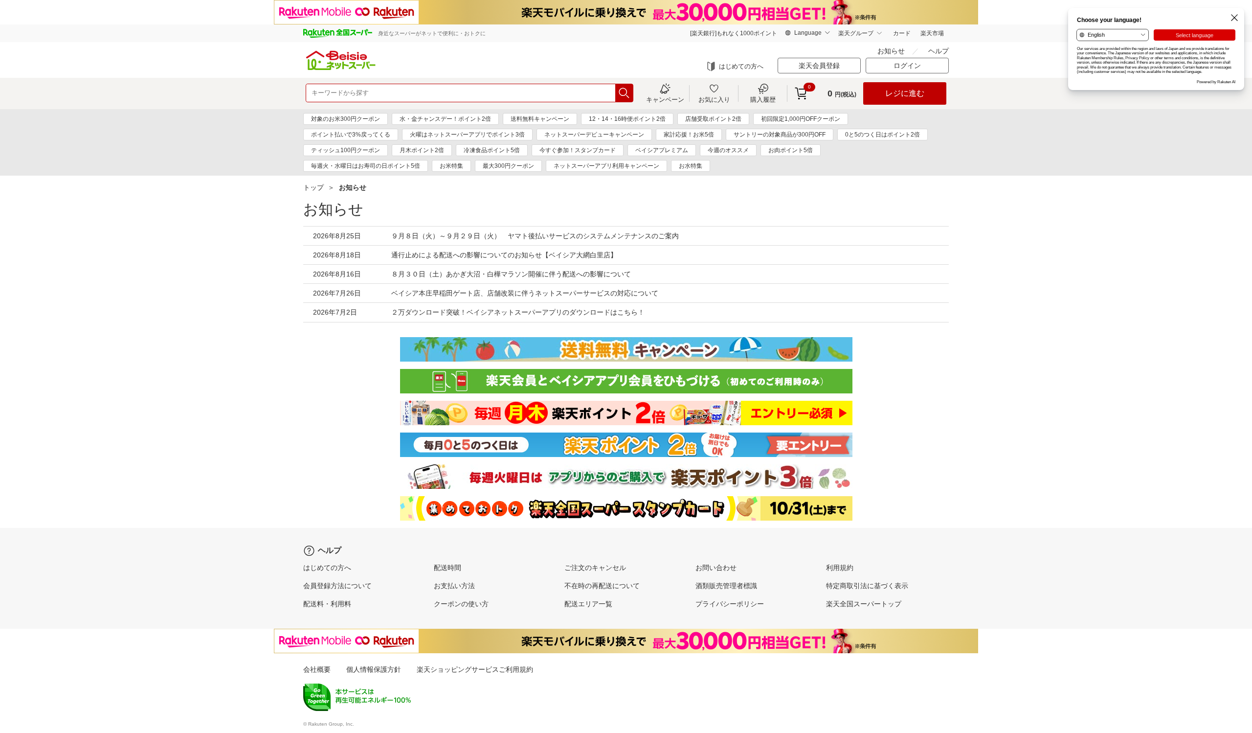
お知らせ (891, 51)
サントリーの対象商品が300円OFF (780, 134)
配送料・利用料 (327, 604)
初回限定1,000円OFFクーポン (800, 118)
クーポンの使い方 (461, 604)
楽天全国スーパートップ (863, 604)
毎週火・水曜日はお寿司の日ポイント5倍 (365, 165)
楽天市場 (932, 33)
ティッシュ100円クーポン (345, 150)
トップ (313, 187)
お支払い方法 (454, 586)
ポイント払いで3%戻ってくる (350, 134)
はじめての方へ (741, 66)
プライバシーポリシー (729, 604)
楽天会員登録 (819, 65)
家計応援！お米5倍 (689, 134)
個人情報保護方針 (373, 669)
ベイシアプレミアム (661, 150)
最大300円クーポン (508, 165)
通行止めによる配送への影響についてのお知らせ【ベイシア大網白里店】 (504, 255)
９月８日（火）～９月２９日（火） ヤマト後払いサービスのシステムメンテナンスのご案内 (535, 236)
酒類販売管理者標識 (726, 586)
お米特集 (451, 165)
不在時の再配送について (602, 586)
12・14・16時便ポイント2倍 (627, 118)
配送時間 (447, 568)
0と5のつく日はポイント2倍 (882, 134)
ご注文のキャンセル (595, 568)
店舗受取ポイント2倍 (713, 118)
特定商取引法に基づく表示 (867, 586)
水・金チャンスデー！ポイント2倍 (445, 118)
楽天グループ (855, 33)
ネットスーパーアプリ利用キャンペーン (606, 165)
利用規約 (839, 568)
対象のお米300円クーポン (345, 118)
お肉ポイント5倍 (790, 150)
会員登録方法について (337, 586)
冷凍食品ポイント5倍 (492, 150)
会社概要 (317, 669)
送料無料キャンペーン (540, 118)
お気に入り (714, 99)
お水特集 (690, 165)
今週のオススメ (728, 150)
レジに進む (904, 93)
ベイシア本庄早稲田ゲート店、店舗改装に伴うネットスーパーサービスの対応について (524, 293)
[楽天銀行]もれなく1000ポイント (733, 33)
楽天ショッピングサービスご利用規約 (475, 669)
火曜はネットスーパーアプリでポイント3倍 (467, 134)
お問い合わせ (716, 568)
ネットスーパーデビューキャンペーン (594, 134)
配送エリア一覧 (588, 604)
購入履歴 (763, 99)
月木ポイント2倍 (422, 150)
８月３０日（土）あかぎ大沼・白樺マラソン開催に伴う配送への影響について (511, 274)
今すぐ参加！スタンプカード (577, 150)
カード (902, 33)
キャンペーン (665, 99)
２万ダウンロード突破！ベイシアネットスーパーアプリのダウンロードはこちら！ (518, 312)
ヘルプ (938, 51)
